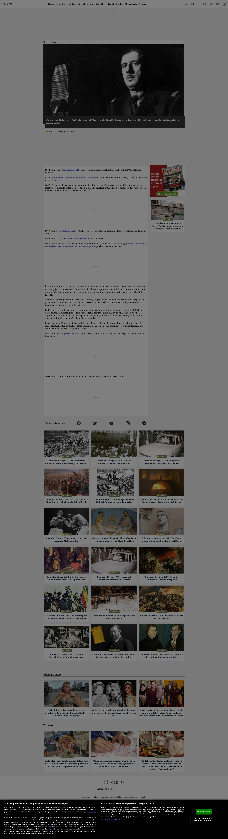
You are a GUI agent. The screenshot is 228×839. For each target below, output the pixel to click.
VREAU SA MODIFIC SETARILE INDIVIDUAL (204, 819)
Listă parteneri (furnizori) (110, 819)
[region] (114, 819)
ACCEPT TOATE (203, 812)
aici (50, 827)
